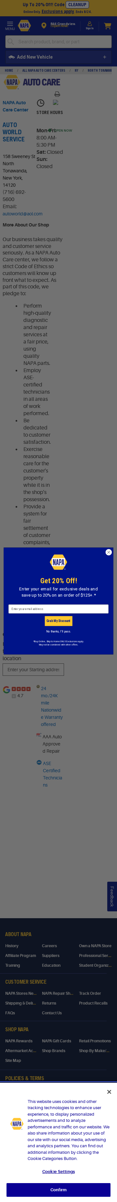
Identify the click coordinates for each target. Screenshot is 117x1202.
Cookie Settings (58, 1171)
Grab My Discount (58, 621)
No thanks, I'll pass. (58, 631)
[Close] (109, 1092)
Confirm (58, 1189)
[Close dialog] (109, 552)
